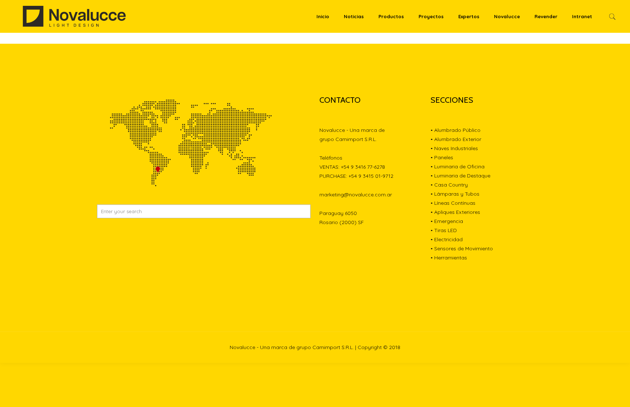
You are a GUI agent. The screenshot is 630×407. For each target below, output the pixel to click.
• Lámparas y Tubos (455, 194)
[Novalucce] (74, 16)
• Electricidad (447, 239)
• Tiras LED (444, 230)
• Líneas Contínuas (453, 203)
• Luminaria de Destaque (460, 175)
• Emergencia (447, 221)
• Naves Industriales (454, 148)
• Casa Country (449, 184)
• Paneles (442, 157)
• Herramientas (449, 257)
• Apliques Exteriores (455, 212)
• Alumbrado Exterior (456, 139)
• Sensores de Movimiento (462, 248)
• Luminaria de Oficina (458, 166)
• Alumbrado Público (456, 130)
